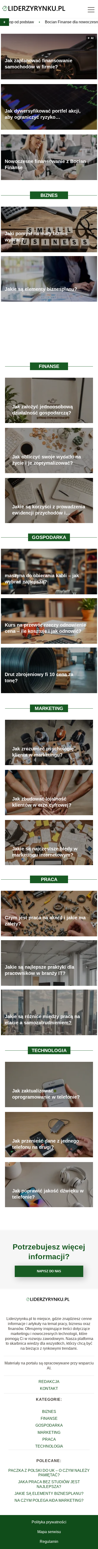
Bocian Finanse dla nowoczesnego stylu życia (47, 22)
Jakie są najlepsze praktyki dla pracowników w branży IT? (39, 970)
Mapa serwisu (49, 1532)
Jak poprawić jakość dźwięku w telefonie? (48, 1194)
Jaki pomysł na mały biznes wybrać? (36, 236)
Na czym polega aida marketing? (49, 1500)
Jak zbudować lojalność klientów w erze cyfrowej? (41, 802)
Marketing (49, 708)
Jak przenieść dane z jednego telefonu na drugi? (45, 1144)
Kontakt (49, 1389)
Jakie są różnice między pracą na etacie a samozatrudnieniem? (42, 1019)
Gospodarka (49, 537)
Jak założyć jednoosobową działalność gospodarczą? (42, 409)
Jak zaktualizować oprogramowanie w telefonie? (46, 1094)
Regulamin (49, 1541)
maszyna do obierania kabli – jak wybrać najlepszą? (42, 578)
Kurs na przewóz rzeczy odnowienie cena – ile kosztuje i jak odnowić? (45, 628)
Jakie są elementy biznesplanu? (41, 289)
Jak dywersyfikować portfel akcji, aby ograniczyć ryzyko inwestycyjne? (43, 114)
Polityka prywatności (49, 1522)
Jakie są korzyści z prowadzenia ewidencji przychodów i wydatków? (48, 510)
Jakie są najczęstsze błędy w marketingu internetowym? (45, 852)
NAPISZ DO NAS (49, 1271)
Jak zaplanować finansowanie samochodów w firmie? (38, 63)
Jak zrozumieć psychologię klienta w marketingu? (43, 752)
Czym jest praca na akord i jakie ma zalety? (45, 920)
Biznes (49, 195)
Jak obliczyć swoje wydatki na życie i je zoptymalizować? (46, 460)
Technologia (49, 1050)
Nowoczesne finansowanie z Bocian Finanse (45, 164)
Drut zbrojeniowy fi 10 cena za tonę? (39, 677)
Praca (49, 879)
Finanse (49, 366)
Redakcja (49, 1382)
